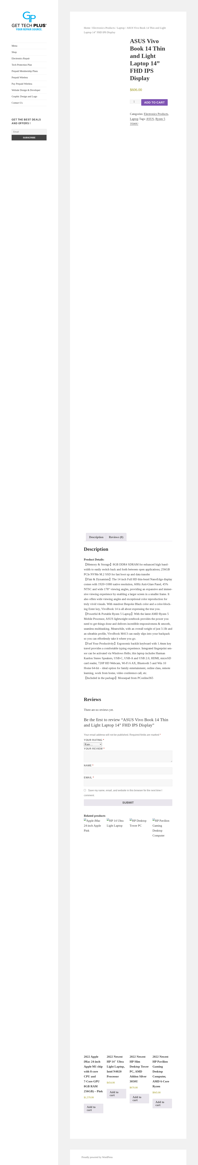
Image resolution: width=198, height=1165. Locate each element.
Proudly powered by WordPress (97, 1157)
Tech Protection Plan (22, 64)
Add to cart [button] (91, 1108)
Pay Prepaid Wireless (22, 83)
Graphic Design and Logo (24, 96)
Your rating (94, 740)
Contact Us (17, 102)
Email (89, 777)
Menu (14, 45)
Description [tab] (96, 537)
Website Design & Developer (26, 90)
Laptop (121, 27)
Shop (14, 52)
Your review (94, 748)
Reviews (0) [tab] (116, 537)
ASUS (150, 118)
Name (88, 765)
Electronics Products (103, 27)
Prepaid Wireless (20, 77)
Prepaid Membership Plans (25, 71)
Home (87, 27)
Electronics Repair (21, 58)
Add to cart (154, 102)
